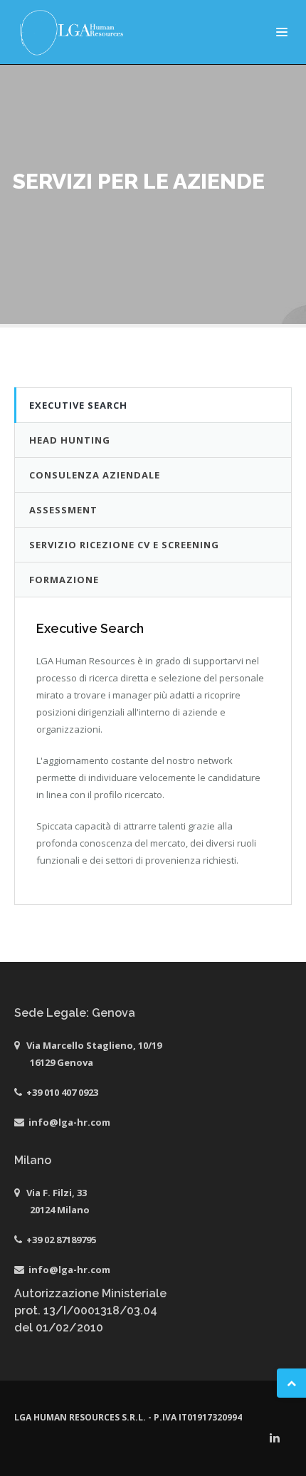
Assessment (63, 509)
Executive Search (78, 405)
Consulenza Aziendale (94, 475)
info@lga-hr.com (69, 1122)
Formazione (64, 579)
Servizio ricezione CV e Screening (124, 544)
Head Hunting (69, 440)
